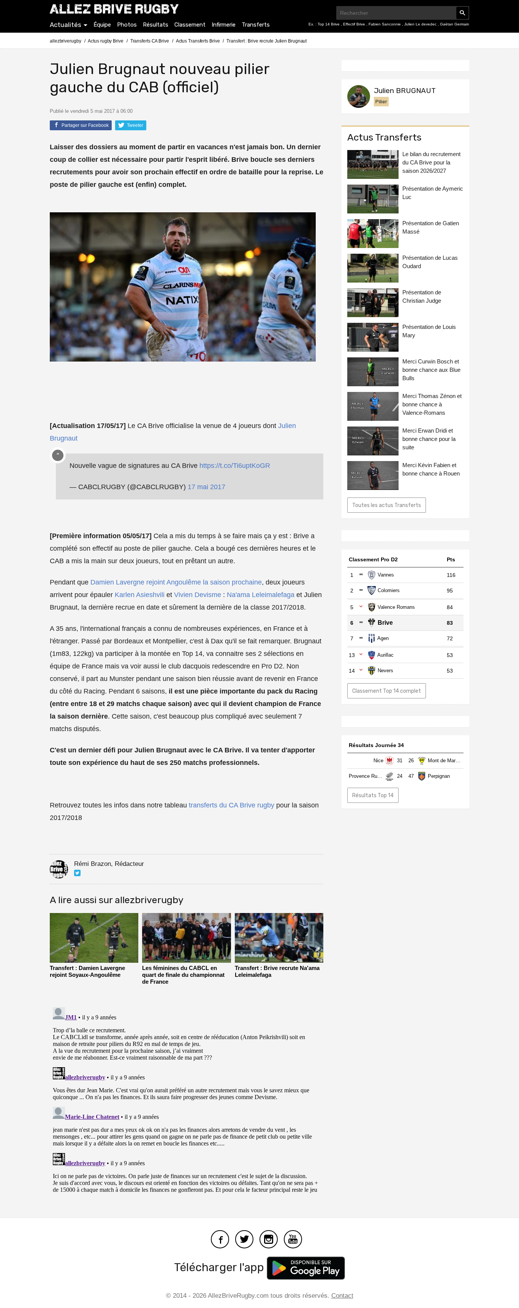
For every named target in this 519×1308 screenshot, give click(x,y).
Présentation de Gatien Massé (430, 227)
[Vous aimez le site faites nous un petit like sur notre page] (220, 1239)
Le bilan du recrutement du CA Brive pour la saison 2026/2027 (431, 162)
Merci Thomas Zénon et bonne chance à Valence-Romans (432, 404)
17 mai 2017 (206, 487)
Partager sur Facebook (84, 125)
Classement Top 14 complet (386, 691)
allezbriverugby (65, 41)
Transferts (256, 24)
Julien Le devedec (421, 24)
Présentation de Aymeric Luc (432, 192)
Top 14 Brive (329, 24)
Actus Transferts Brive (198, 41)
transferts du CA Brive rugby (231, 805)
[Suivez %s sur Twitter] (77, 873)
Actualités (65, 24)
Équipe (102, 24)
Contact (342, 1295)
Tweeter (134, 125)
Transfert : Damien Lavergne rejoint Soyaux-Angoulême (87, 971)
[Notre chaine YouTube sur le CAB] (293, 1239)
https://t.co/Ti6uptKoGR (234, 465)
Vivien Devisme (197, 595)
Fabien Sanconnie (385, 24)
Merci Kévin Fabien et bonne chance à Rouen (431, 468)
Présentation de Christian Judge (421, 296)
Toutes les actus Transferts (386, 505)
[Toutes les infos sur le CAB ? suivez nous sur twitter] (244, 1239)
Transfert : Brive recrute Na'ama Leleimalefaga (277, 971)
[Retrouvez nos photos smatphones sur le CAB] (269, 1239)
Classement (190, 24)
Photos (127, 24)
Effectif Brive (354, 24)
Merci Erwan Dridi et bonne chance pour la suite (429, 438)
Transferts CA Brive (149, 41)
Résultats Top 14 (373, 795)
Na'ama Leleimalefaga (260, 595)
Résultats (155, 24)
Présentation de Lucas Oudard (430, 261)
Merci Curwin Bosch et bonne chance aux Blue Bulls (431, 369)
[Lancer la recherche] (462, 13)
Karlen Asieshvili (140, 595)
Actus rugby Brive (105, 41)
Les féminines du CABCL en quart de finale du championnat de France (183, 975)
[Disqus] (186, 1099)
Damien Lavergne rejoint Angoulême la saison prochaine (176, 582)
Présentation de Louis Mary (429, 331)
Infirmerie (224, 24)
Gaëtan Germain (454, 24)
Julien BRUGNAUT (405, 90)
